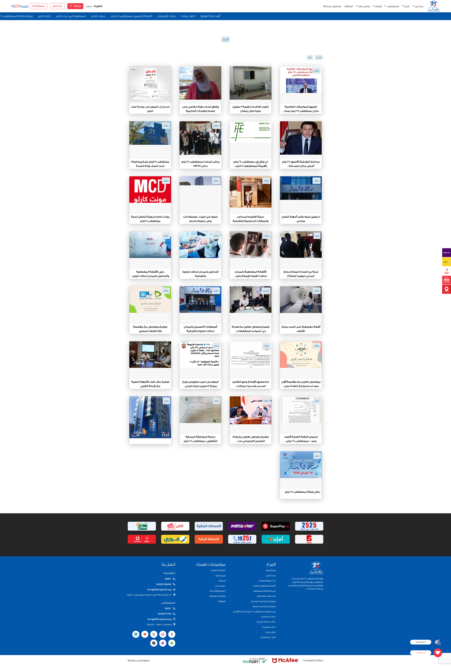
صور (310, 57)
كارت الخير (57, 6)
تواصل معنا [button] (364, 6)
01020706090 (163, 584)
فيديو (318, 57)
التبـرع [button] (407, 6)
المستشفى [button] (393, 6)
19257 (168, 578)
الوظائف (348, 6)
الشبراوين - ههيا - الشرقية (159, 624)
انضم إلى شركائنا (332, 6)
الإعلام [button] (378, 6)
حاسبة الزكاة (38, 6)
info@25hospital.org (159, 589)
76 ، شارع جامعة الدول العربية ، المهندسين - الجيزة (149, 595)
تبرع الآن (77, 6)
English (98, 6)
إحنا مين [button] (419, 6)
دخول (89, 6)
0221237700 (164, 613)
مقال (316, 70)
